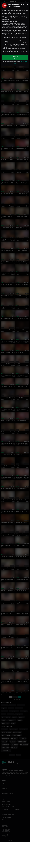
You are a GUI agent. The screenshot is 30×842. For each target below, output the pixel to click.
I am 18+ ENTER (15, 58)
